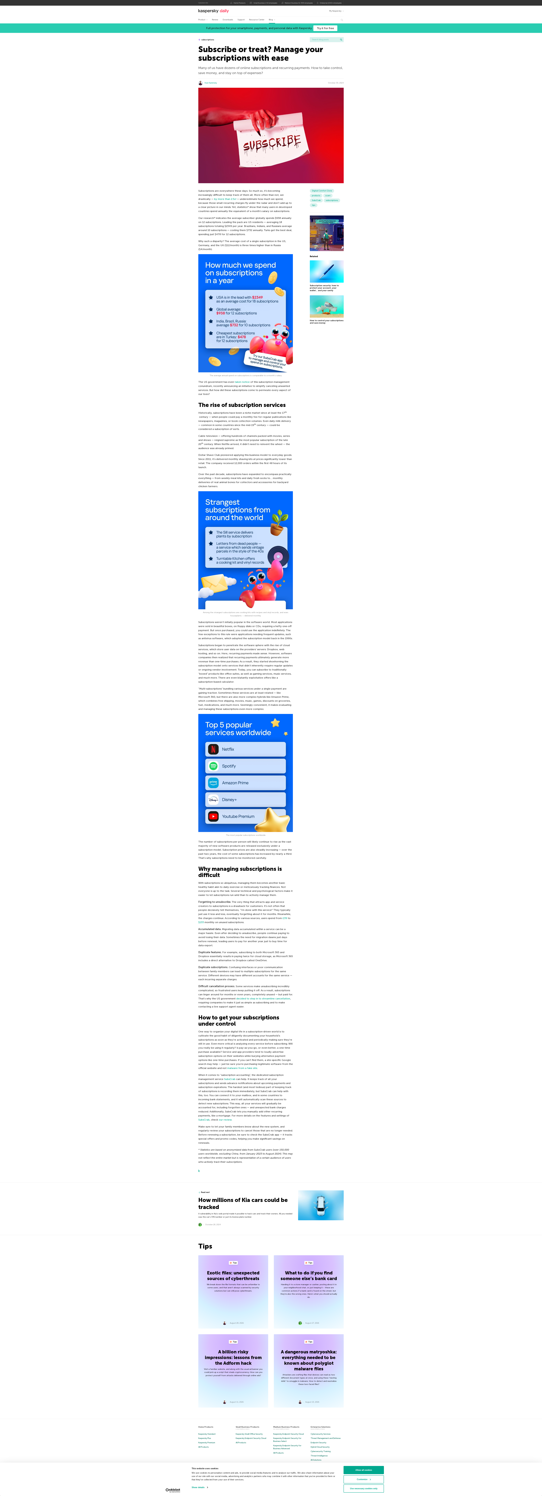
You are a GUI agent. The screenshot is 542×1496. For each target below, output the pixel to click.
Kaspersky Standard (206, 1434)
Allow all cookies (363, 1470)
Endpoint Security (318, 1443)
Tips (234, 1263)
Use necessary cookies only (363, 1488)
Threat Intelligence (319, 1456)
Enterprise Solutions (320, 1427)
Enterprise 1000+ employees (331, 3)
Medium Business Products (286, 1427)
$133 (201, 922)
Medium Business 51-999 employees (299, 3)
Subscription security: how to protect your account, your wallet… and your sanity (324, 288)
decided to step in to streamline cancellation (263, 998)
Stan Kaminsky (211, 83)
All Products (203, 1447)
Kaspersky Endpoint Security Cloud (251, 1438)
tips (313, 205)
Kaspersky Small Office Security (249, 1434)
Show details (198, 1487)
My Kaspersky (335, 11)
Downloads (228, 19)
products (316, 195)
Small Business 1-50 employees (265, 3)
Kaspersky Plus (204, 1438)
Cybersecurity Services (321, 1434)
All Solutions (316, 1460)
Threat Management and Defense (326, 1438)
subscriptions (207, 40)
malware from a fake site (242, 1068)
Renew (215, 19)
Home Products (239, 3)
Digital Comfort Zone (322, 191)
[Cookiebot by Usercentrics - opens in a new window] (173, 1490)
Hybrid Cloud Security (320, 1447)
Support (241, 19)
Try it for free (325, 28)
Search (341, 39)
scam (327, 195)
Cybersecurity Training (321, 1451)
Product (201, 19)
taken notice (242, 381)
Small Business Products (247, 1427)
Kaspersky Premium (206, 1443)
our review (225, 1119)
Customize (362, 1479)
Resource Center (256, 19)
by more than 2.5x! (225, 199)
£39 (285, 918)
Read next (205, 1192)
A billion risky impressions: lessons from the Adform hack (233, 1357)
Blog (271, 19)
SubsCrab (229, 1079)
